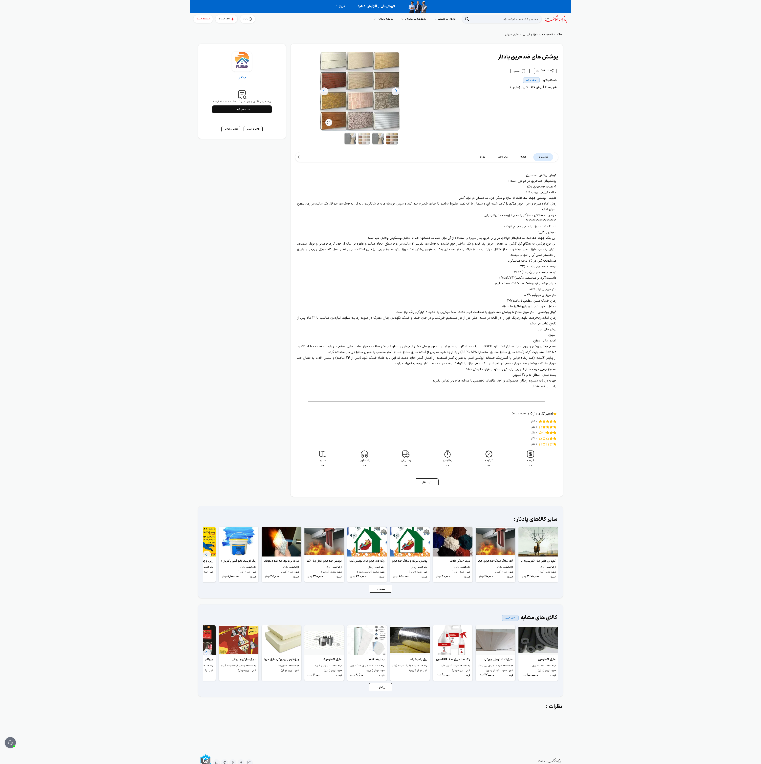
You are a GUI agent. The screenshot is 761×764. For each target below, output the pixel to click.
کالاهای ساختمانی (447, 19)
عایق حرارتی (531, 80)
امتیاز (523, 157)
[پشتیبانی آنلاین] (10, 742)
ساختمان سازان (386, 19)
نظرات (483, 157)
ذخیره (516, 71)
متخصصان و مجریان (415, 19)
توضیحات (543, 157)
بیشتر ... (380, 589)
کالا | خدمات (224, 19)
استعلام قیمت (203, 19)
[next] (324, 91)
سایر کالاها (503, 157)
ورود (245, 19)
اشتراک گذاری (542, 71)
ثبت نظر (427, 483)
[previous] (396, 91)
